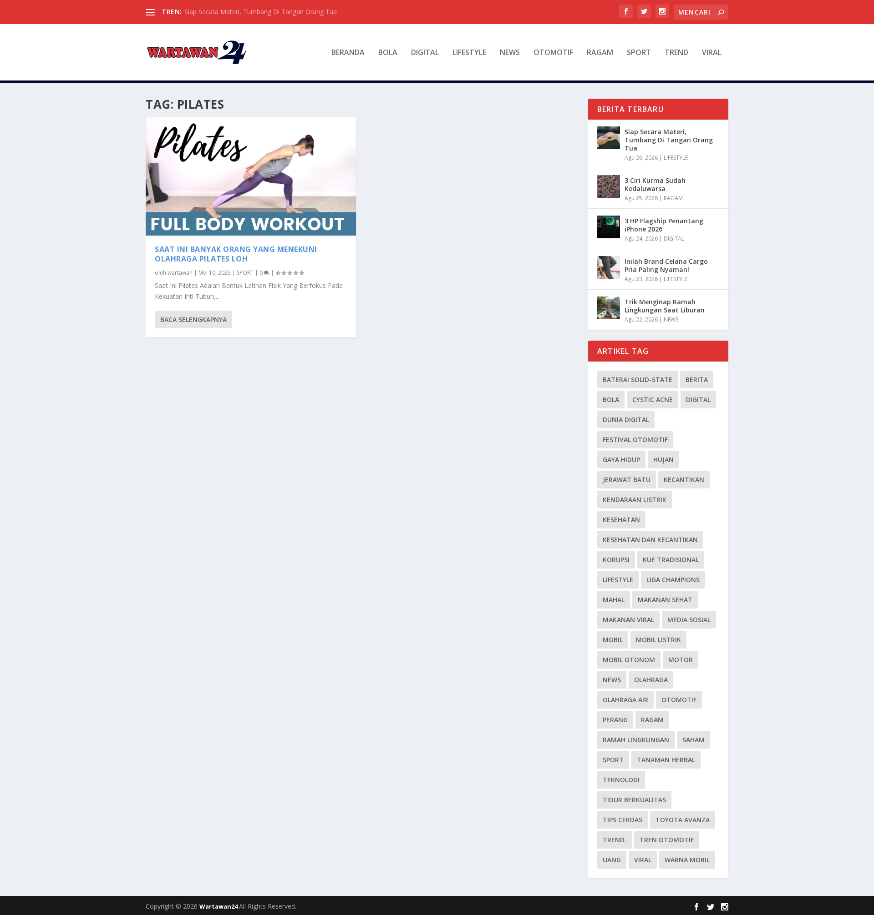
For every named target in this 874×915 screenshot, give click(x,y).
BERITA (697, 379)
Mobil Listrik (658, 639)
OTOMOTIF (553, 53)
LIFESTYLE (469, 53)
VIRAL (712, 53)
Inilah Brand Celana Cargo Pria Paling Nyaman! (666, 265)
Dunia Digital (626, 419)
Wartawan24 (219, 906)
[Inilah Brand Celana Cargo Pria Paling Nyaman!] (608, 267)
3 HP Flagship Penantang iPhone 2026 (664, 224)
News (612, 679)
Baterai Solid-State (637, 379)
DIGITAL (425, 53)
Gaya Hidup (621, 459)
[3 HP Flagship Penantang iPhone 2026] (608, 227)
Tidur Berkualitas (634, 799)
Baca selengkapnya (193, 319)
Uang (612, 859)
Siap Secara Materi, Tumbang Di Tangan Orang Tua (260, 11)
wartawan (180, 273)
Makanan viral (628, 619)
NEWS (510, 53)
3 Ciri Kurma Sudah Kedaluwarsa (655, 184)
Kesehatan (621, 519)
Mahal (614, 599)
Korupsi (616, 559)
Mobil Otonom (629, 659)
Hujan (663, 459)
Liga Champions (673, 579)
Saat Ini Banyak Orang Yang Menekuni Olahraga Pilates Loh (236, 254)
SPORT (639, 53)
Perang (615, 719)
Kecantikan (684, 479)
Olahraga (651, 679)
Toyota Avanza (683, 819)
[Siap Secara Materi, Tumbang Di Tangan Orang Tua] (608, 137)
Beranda (348, 53)
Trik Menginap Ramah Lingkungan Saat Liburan (665, 305)
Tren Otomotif (667, 839)
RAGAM (600, 53)
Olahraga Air (625, 699)
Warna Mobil (687, 859)
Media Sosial (689, 619)
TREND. (614, 839)
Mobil (613, 639)
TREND (676, 53)
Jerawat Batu (626, 479)
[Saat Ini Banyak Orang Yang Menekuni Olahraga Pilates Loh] (251, 176)
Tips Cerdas (622, 819)
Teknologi (621, 779)
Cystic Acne (652, 399)
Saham (693, 739)
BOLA (387, 53)
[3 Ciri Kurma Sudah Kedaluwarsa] (608, 186)
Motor (680, 659)
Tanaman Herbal (666, 759)
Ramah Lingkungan (636, 739)
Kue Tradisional (671, 559)
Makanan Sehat (665, 599)
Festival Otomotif (635, 439)
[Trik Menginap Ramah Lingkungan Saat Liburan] (608, 308)
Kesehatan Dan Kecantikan (650, 539)
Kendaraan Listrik (634, 499)
